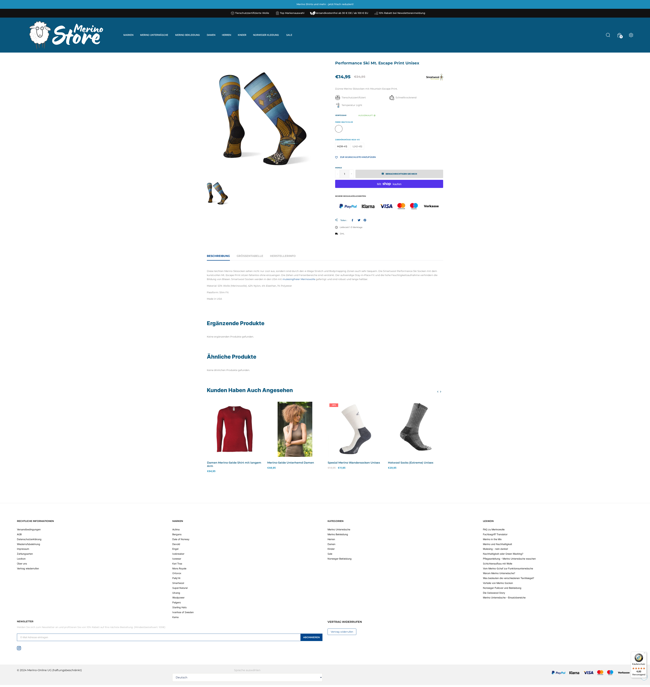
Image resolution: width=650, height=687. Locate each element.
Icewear (176, 558)
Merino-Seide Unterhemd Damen (290, 462)
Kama (175, 617)
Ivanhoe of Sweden (183, 612)
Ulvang (176, 592)
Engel (175, 548)
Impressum (23, 548)
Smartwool (178, 583)
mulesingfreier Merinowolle (299, 279)
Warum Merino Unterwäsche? (499, 573)
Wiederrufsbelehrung (28, 544)
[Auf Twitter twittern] (359, 220)
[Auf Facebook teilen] (353, 220)
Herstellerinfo (283, 256)
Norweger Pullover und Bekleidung (502, 587)
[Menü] (645, 654)
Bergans (176, 534)
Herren (331, 539)
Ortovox (176, 573)
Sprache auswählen (247, 670)
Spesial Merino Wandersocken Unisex (354, 462)
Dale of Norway (180, 539)
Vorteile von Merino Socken (498, 583)
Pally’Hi (176, 578)
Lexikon (21, 558)
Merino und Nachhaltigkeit (497, 544)
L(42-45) (357, 146)
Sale (330, 553)
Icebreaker (178, 553)
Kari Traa (177, 563)
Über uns (22, 563)
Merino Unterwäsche (339, 529)
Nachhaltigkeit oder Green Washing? (503, 553)
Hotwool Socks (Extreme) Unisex (410, 462)
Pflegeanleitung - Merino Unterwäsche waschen (509, 558)
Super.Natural (180, 587)
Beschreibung (218, 256)
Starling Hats (179, 607)
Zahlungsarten (25, 553)
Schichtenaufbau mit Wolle (497, 563)
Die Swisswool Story (494, 592)
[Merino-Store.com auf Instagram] (19, 647)
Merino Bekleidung (338, 534)
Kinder (331, 548)
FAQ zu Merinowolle (494, 529)
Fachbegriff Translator (495, 534)
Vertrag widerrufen (342, 631)
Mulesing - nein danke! (495, 548)
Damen (331, 544)
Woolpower (178, 597)
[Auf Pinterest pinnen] (365, 220)
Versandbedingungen (29, 529)
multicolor (338, 128)
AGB (19, 534)
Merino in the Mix (492, 539)
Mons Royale (179, 568)
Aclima (176, 529)
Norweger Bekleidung (340, 558)
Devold (176, 544)
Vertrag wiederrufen (28, 568)
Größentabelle (250, 256)
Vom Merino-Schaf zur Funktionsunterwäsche (508, 568)
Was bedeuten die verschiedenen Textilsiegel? (508, 578)
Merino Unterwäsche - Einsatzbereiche (504, 597)
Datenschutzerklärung (29, 539)
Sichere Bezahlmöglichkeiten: (350, 196)
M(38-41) (342, 146)
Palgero (176, 602)
